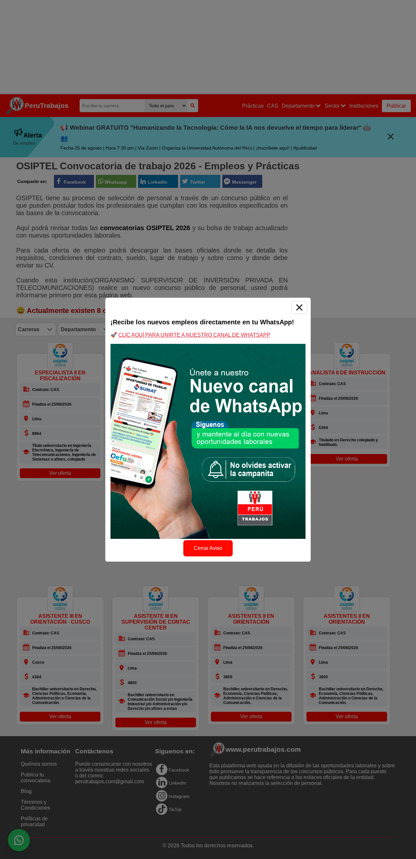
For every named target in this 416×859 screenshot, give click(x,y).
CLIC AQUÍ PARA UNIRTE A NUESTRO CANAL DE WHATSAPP (194, 335)
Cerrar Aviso (208, 548)
